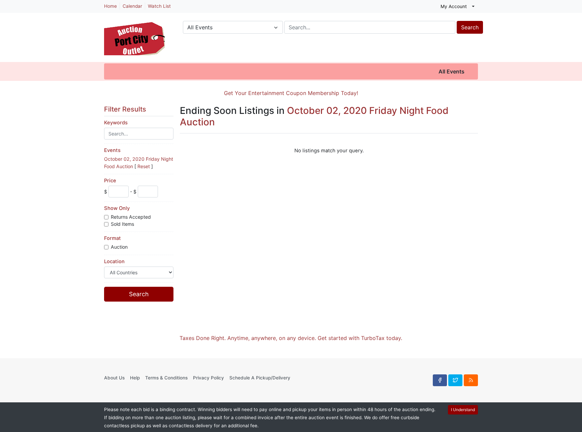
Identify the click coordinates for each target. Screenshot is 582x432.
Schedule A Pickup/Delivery (259, 377)
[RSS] (471, 380)
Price (110, 181)
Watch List (159, 6)
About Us (114, 377)
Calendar (132, 6)
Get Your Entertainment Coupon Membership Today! (291, 93)
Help (135, 377)
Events (112, 150)
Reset (143, 166)
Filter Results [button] (126, 109)
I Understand (463, 409)
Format (112, 238)
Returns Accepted (131, 217)
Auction (120, 247)
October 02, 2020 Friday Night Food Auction (314, 116)
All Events (451, 71)
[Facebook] (440, 380)
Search (470, 27)
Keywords (116, 123)
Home (110, 6)
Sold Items (123, 224)
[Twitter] (455, 380)
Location (114, 261)
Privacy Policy (208, 377)
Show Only (117, 208)
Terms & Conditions (166, 377)
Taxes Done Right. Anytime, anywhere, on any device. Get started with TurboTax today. (291, 338)
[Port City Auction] (134, 34)
